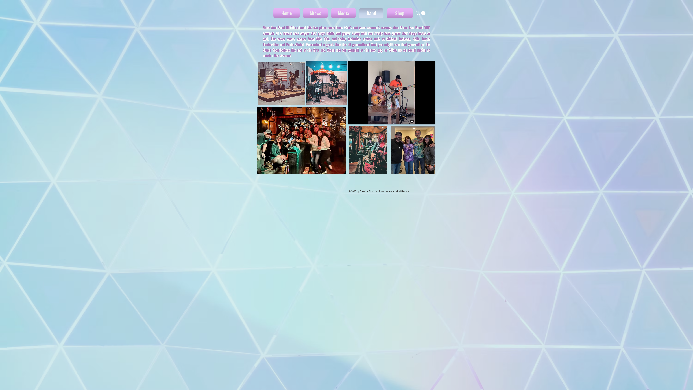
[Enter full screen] (430, 119)
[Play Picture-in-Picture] (424, 119)
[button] (421, 13)
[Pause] (352, 119)
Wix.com (404, 191)
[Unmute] (359, 119)
